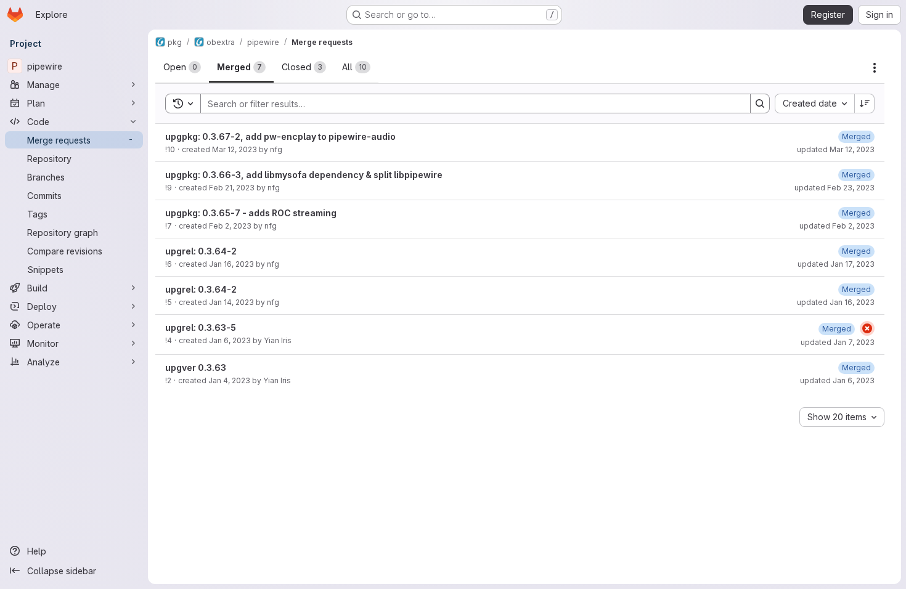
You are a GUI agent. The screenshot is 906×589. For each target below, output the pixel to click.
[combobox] (814, 103)
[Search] (760, 103)
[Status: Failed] (867, 328)
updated (836, 149)
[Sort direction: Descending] (865, 103)
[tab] (182, 67)
